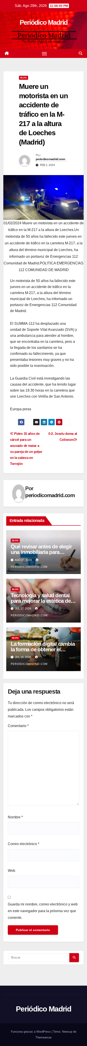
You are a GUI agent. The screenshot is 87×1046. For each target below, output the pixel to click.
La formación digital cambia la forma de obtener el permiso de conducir (43, 649)
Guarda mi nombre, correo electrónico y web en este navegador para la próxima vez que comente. (43, 910)
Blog (23, 77)
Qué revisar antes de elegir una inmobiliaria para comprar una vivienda (41, 552)
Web (11, 870)
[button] (80, 53)
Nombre (15, 817)
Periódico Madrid (44, 22)
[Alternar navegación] (44, 53)
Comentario (18, 726)
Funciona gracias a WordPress (31, 1031)
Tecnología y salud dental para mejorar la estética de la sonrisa (43, 600)
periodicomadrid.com (50, 159)
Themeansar (43, 1037)
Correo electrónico (23, 844)
